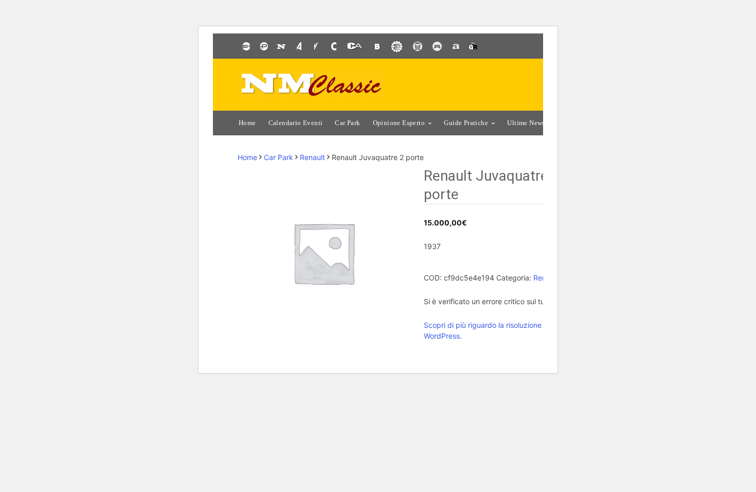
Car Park (278, 157)
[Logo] (311, 84)
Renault (312, 157)
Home (247, 157)
